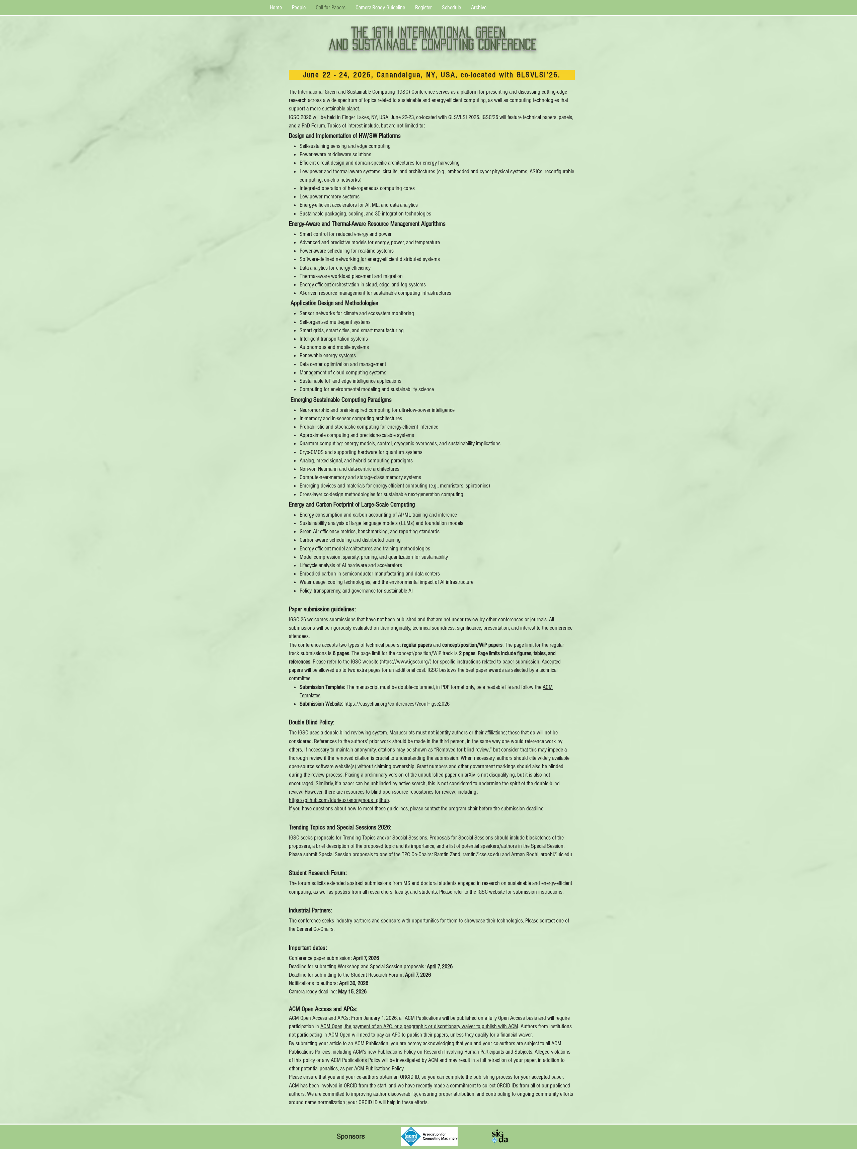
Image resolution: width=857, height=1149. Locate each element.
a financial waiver (514, 1034)
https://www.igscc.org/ (405, 661)
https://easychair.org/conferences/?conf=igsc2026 (397, 703)
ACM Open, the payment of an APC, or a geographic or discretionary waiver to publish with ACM (419, 1026)
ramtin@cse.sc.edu (482, 854)
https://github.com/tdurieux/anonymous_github (339, 800)
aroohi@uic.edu (556, 854)
